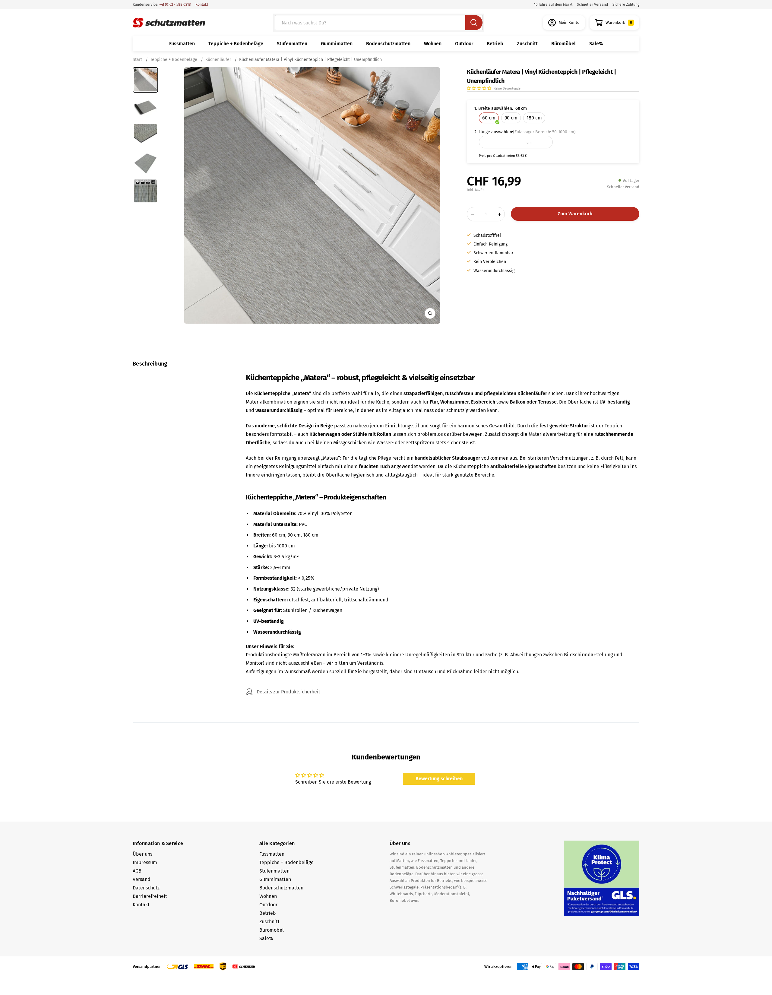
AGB (137, 871)
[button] (479, 88)
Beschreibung (150, 363)
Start (138, 59)
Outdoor (464, 43)
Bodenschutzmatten (388, 43)
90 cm (511, 118)
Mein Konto (569, 22)
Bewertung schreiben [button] (439, 778)
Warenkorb (619, 22)
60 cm (488, 118)
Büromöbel (563, 43)
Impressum (145, 862)
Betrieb (495, 43)
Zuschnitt (527, 43)
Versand (141, 879)
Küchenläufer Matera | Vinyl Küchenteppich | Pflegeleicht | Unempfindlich (310, 59)
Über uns (142, 854)
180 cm (534, 118)
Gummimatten (337, 43)
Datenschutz (146, 888)
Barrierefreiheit (150, 896)
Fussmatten (182, 43)
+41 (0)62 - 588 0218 (174, 4)
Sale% (596, 43)
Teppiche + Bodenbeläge (235, 43)
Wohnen (432, 43)
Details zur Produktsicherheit (288, 692)
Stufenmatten (292, 43)
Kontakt (201, 4)
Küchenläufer (218, 59)
